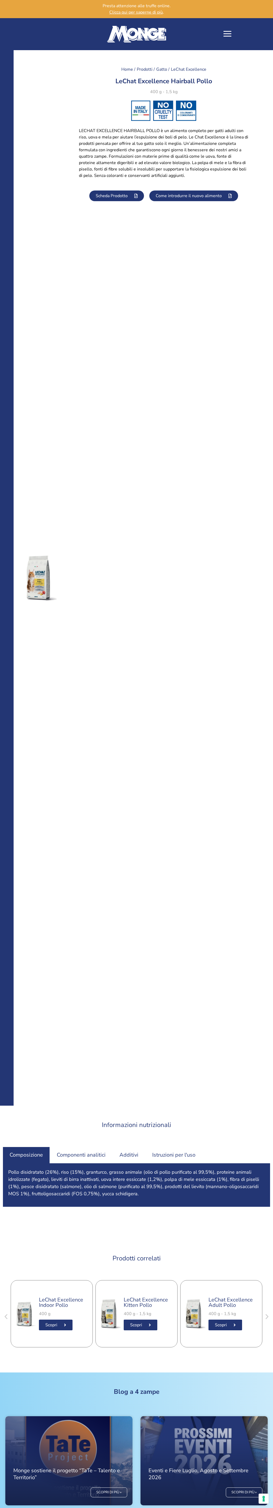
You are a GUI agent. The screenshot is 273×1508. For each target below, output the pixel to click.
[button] (228, 34)
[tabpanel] (136, 1185)
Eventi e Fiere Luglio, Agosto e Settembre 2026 (198, 1474)
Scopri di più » (109, 1492)
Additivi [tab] (128, 1154)
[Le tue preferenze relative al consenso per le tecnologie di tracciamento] (264, 1499)
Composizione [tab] (26, 1154)
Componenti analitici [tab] (81, 1154)
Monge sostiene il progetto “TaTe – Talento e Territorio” (66, 1474)
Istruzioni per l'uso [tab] (173, 1154)
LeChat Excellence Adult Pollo (230, 1302)
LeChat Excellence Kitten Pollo (146, 1302)
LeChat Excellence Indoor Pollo (61, 1302)
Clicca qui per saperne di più (136, 12)
